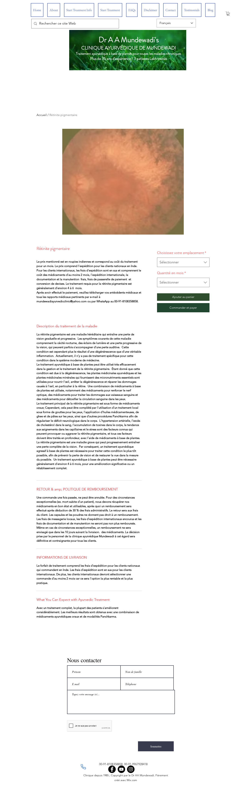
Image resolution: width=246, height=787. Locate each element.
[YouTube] (121, 769)
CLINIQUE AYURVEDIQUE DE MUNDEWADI (128, 48)
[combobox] (183, 262)
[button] (228, 14)
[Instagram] (131, 769)
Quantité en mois (171, 273)
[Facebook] (112, 769)
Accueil (42, 115)
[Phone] (83, 766)
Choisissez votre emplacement (181, 253)
